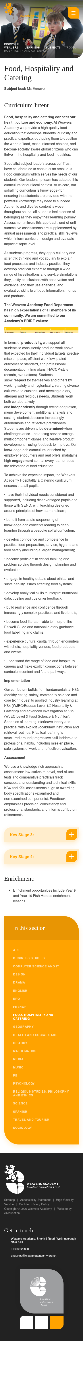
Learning (32, 47)
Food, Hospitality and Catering (40, 49)
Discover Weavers (11, 45)
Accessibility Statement (35, 1199)
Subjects (53, 47)
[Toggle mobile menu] (73, 13)
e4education (12, 1213)
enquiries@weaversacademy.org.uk (33, 1255)
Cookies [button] (24, 1204)
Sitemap (9, 1199)
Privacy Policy (40, 1204)
